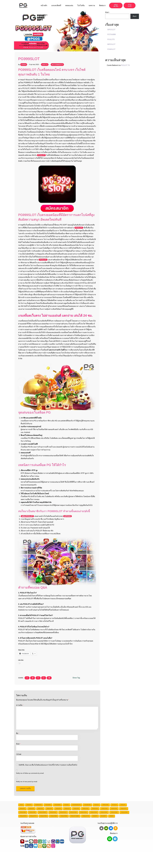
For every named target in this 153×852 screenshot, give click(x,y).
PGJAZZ (66, 804)
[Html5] (115, 828)
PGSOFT (95, 816)
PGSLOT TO (86, 816)
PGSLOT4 (49, 808)
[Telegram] (115, 838)
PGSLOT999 (64, 816)
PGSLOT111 (53, 812)
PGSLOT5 (58, 808)
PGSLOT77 (123, 808)
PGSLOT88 (23, 812)
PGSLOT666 (124, 812)
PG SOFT (103, 816)
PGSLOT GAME (75, 816)
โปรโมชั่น (81, 5)
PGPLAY (96, 804)
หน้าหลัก (44, 5)
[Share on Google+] (43, 677)
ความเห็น (19, 705)
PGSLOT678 (23, 816)
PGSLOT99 (32, 812)
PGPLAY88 (105, 804)
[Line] (109, 838)
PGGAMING (57, 804)
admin (23, 64)
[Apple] (101, 828)
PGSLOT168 (73, 812)
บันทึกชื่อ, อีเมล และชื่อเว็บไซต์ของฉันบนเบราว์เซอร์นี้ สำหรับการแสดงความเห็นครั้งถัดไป (48, 765)
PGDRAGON (38, 804)
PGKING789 (87, 804)
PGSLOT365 (104, 812)
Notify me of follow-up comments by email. (30, 773)
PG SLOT (114, 804)
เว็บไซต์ (18, 754)
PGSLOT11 (85, 808)
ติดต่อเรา (102, 5)
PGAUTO (29, 804)
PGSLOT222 (83, 812)
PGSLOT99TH (42, 812)
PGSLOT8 (76, 808)
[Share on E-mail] (49, 677)
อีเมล (18, 744)
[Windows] (111, 828)
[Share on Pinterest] (38, 677)
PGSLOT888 (54, 816)
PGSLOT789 (43, 816)
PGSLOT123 (63, 812)
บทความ (92, 5)
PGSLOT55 (114, 808)
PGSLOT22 (95, 808)
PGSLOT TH (125, 65)
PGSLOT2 (31, 808)
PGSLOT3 (40, 808)
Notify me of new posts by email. (26, 781)
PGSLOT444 (114, 812)
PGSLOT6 (110, 39)
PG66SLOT (111, 49)
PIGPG (111, 816)
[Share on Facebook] (27, 677)
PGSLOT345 (94, 812)
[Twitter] (32, 677)
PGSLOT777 (33, 816)
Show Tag (76, 678)
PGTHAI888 (111, 34)
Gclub (21, 804)
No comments (57, 64)
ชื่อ (17, 733)
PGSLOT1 (22, 808)
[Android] (106, 828)
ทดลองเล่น (69, 5)
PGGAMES (48, 804)
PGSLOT (41, 155)
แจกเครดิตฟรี (56, 5)
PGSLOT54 (104, 808)
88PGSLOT (111, 44)
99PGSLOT (111, 29)
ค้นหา (107, 12)
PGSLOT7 (67, 808)
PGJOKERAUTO (76, 804)
